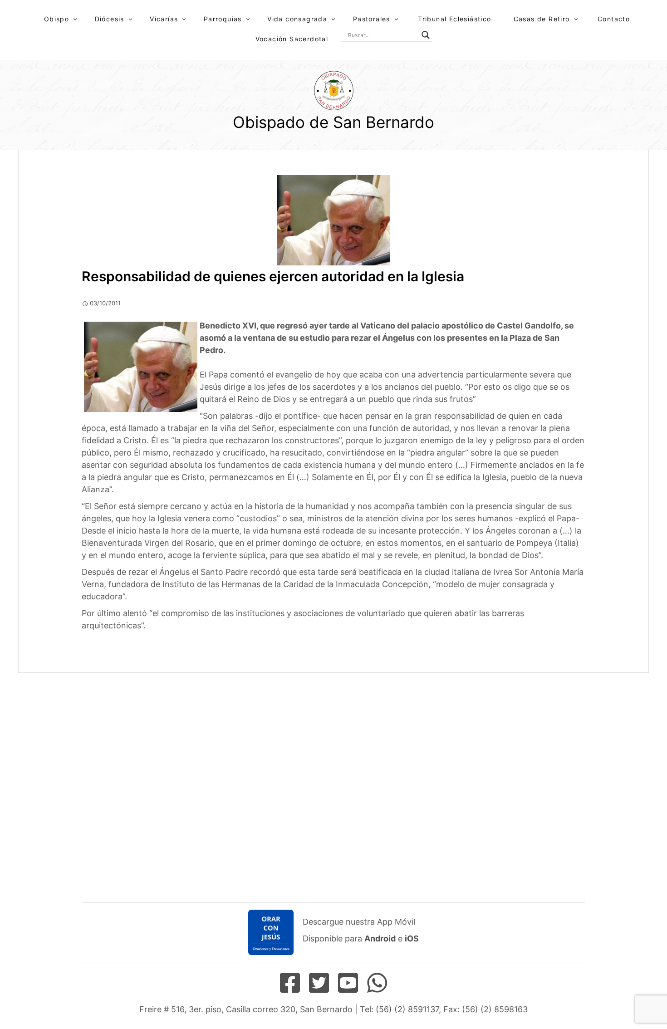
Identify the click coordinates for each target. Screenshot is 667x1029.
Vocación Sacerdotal (292, 39)
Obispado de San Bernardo (333, 122)
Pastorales (371, 19)
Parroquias (223, 19)
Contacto (614, 19)
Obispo (56, 19)
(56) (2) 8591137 (407, 1009)
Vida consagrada (297, 19)
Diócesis (109, 19)
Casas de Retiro (542, 19)
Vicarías (164, 19)
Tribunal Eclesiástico (454, 19)
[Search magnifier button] (425, 35)
